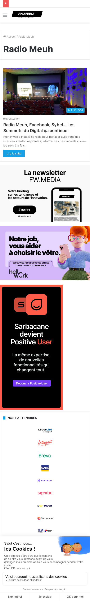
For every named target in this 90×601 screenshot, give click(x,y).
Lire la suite (14, 153)
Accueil (11, 36)
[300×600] (31, 409)
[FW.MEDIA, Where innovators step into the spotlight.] (27, 15)
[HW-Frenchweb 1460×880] (45, 279)
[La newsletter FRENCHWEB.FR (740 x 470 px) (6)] (45, 220)
